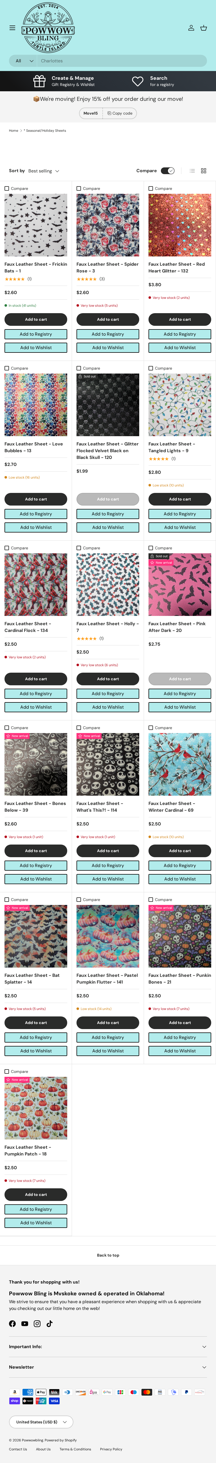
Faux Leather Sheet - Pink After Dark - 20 (177, 627)
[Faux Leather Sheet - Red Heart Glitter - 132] (179, 225)
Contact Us (18, 1449)
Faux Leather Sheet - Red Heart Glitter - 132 (176, 267)
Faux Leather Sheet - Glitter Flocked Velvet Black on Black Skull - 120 (107, 450)
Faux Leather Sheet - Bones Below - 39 (35, 806)
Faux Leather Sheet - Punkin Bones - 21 (179, 978)
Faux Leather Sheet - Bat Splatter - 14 (32, 978)
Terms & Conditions (75, 1449)
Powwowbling (32, 1440)
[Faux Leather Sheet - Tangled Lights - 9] (179, 405)
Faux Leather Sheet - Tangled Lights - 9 (171, 447)
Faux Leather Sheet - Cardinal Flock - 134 (27, 627)
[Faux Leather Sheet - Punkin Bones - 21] (179, 936)
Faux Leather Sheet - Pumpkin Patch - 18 (27, 1150)
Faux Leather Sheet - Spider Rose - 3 (107, 267)
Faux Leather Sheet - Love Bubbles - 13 (33, 447)
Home (13, 130)
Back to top (108, 1255)
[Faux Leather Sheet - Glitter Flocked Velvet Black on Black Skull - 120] (107, 405)
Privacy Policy (111, 1449)
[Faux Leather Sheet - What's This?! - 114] (107, 764)
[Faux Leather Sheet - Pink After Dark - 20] (179, 584)
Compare (146, 171)
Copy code (122, 113)
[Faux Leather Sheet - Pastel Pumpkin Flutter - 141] (107, 936)
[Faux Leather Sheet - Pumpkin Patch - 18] (35, 1108)
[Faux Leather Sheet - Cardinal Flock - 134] (35, 584)
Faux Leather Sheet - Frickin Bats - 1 (35, 267)
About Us (43, 1449)
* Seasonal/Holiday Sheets (45, 130)
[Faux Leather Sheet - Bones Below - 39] (35, 764)
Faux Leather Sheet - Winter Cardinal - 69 (171, 806)
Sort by (17, 171)
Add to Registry (36, 334)
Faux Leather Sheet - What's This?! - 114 (99, 806)
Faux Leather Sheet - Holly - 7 (107, 627)
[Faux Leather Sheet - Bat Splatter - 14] (35, 936)
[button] (203, 28)
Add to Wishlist (36, 348)
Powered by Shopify (61, 1440)
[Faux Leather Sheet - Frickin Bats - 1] (35, 225)
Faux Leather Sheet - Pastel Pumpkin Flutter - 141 (107, 978)
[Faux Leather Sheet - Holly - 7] (107, 584)
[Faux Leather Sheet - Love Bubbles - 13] (35, 405)
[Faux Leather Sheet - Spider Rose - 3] (107, 225)
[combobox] (108, 61)
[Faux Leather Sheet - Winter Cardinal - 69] (179, 764)
